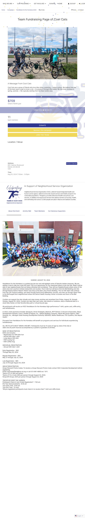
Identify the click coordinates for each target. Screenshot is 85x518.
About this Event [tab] (13, 211)
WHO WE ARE (7, 3)
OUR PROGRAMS (23, 3)
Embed (81, 10)
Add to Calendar (72, 163)
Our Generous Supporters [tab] (56, 211)
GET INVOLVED (39, 3)
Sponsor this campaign (42, 130)
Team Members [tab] (39, 211)
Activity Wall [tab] (27, 211)
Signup (72, 3)
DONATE (52, 3)
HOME (60, 3)
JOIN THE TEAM (42, 135)
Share (74, 10)
